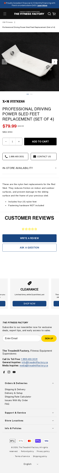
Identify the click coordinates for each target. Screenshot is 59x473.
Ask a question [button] (29, 247)
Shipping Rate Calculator (18, 397)
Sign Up (49, 338)
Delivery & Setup (14, 393)
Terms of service (22, 456)
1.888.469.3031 (29, 359)
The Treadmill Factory (29, 447)
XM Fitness (7, 22)
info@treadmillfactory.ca (35, 362)
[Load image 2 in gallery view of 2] (31, 94)
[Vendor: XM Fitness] (13, 103)
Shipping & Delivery (15, 389)
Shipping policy (40, 456)
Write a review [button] (29, 238)
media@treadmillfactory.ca (34, 365)
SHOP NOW (29, 303)
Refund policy (27, 451)
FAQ (7, 404)
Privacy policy (43, 451)
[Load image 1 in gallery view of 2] (27, 94)
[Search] (49, 14)
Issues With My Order (16, 400)
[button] (4, 13)
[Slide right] (54, 61)
